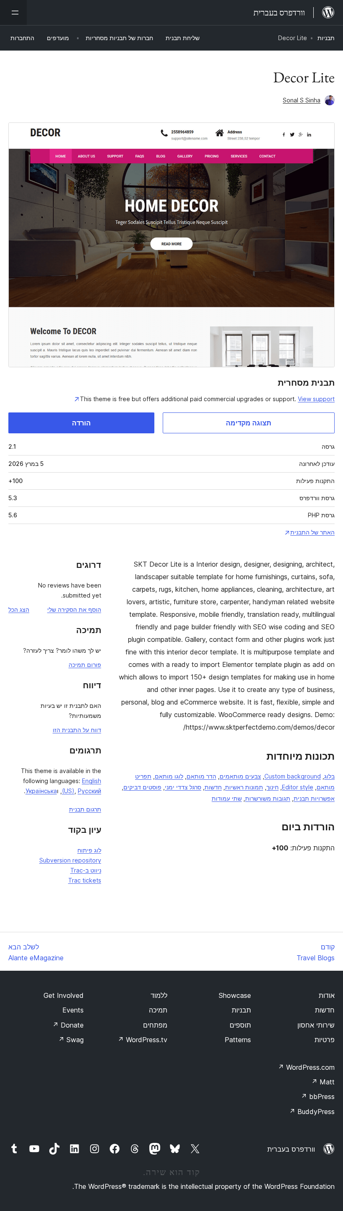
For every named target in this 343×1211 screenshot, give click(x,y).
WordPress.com (306, 1067)
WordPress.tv (142, 1039)
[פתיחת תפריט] (13, 12)
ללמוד (159, 995)
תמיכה (158, 1010)
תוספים (240, 1025)
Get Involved (64, 995)
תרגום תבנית (85, 809)
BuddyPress (312, 1111)
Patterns (238, 1039)
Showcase (235, 995)
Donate (68, 1025)
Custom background (292, 776)
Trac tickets (84, 880)
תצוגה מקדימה (248, 423)
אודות (327, 995)
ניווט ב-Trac (85, 870)
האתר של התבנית (312, 532)
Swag (71, 1039)
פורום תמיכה (85, 664)
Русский (89, 790)
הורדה (81, 423)
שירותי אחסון (316, 1025)
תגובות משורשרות (267, 798)
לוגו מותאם (169, 776)
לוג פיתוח (89, 850)
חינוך (272, 787)
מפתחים (155, 1025)
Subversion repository (70, 860)
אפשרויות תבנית (314, 798)
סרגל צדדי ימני (183, 787)
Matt (323, 1082)
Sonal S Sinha (301, 100)
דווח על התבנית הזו (77, 729)
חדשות (213, 787)
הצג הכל (18, 609)
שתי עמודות (227, 798)
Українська (41, 790)
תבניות (326, 37)
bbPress (318, 1096)
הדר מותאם (201, 776)
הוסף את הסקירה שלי (74, 609)
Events (73, 1010)
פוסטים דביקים (142, 787)
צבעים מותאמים (240, 776)
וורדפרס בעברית (291, 1149)
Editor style (297, 787)
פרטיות (325, 1039)
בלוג (329, 776)
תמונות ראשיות (244, 787)
